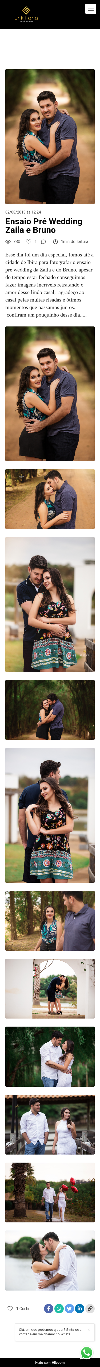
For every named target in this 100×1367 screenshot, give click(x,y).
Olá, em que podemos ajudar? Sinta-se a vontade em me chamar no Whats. (50, 1332)
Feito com (50, 1363)
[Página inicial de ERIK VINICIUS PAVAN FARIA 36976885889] (26, 14)
